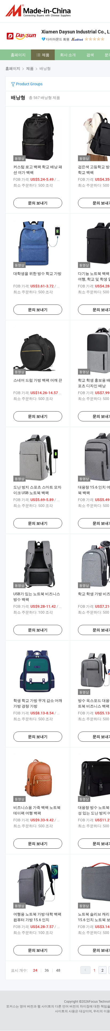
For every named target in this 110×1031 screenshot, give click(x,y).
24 (35, 970)
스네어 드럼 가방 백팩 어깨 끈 (37, 380)
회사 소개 (68, 54)
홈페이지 (18, 54)
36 (47, 970)
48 (58, 970)
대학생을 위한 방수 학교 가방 (37, 273)
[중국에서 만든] (39, 10)
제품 (45, 54)
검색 (90, 54)
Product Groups (28, 83)
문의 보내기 (38, 203)
